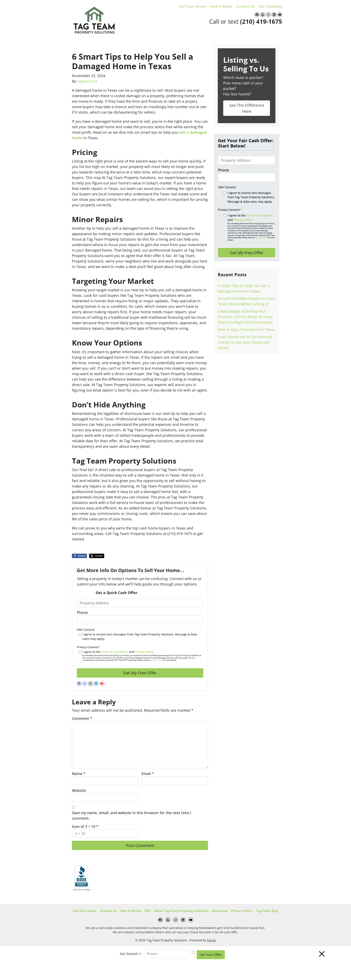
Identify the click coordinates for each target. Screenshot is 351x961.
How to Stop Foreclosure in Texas (246, 329)
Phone (82, 612)
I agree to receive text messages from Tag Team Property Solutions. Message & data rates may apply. (139, 636)
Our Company (270, 6)
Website (79, 790)
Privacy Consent (89, 647)
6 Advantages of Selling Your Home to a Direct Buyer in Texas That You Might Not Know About (245, 317)
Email (147, 773)
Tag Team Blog (267, 911)
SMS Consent (86, 630)
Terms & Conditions (114, 652)
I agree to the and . (141, 656)
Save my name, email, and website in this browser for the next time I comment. (131, 815)
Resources (220, 911)
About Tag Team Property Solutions (181, 911)
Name (78, 773)
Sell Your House (192, 6)
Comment (82, 718)
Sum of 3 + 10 (85, 826)
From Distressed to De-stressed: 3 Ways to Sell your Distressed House (245, 342)
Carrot (211, 940)
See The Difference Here (246, 108)
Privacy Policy (144, 652)
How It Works (221, 6)
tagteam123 (87, 81)
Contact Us (245, 6)
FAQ (147, 911)
